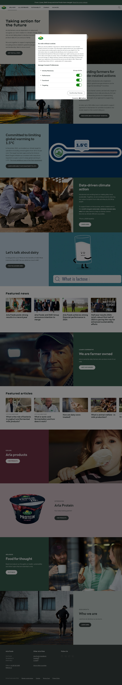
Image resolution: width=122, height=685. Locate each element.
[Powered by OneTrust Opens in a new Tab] (79, 98)
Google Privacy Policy (44, 61)
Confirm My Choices (76, 93)
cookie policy (58, 61)
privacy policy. (68, 61)
